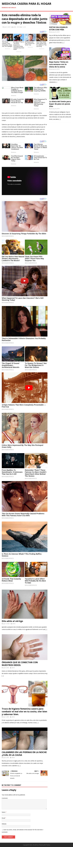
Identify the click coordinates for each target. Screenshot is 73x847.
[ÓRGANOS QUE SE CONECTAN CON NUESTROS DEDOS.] (24, 659)
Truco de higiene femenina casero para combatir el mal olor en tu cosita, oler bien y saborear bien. (24, 711)
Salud (20, 27)
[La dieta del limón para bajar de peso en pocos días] (60, 98)
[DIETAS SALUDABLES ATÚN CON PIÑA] (60, 24)
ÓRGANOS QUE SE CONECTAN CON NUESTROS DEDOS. (20, 663)
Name (4, 812)
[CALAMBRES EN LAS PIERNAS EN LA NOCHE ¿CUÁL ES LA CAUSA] (24, 749)
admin (14, 27)
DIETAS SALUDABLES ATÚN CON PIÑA (58, 28)
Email (3, 818)
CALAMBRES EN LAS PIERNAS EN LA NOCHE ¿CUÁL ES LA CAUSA (24, 753)
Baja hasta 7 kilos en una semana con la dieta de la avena (58, 64)
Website (4, 824)
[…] (46, 629)
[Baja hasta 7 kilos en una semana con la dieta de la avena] (60, 58)
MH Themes (47, 845)
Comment (5, 798)
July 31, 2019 (7, 27)
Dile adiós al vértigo (12, 621)
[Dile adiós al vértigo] (24, 617)
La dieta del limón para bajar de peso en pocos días (60, 103)
